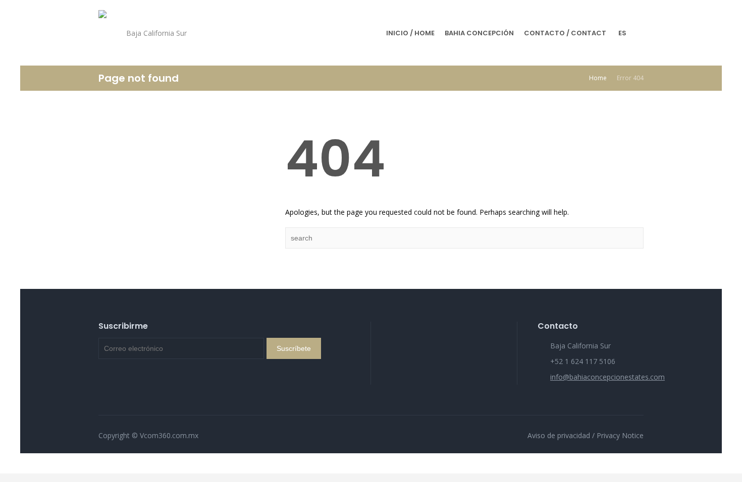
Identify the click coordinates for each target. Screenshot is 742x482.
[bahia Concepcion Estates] (102, 32)
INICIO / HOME (410, 33)
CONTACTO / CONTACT (565, 33)
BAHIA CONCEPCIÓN (479, 33)
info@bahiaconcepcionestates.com (607, 377)
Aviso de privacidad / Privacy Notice (585, 435)
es (622, 33)
